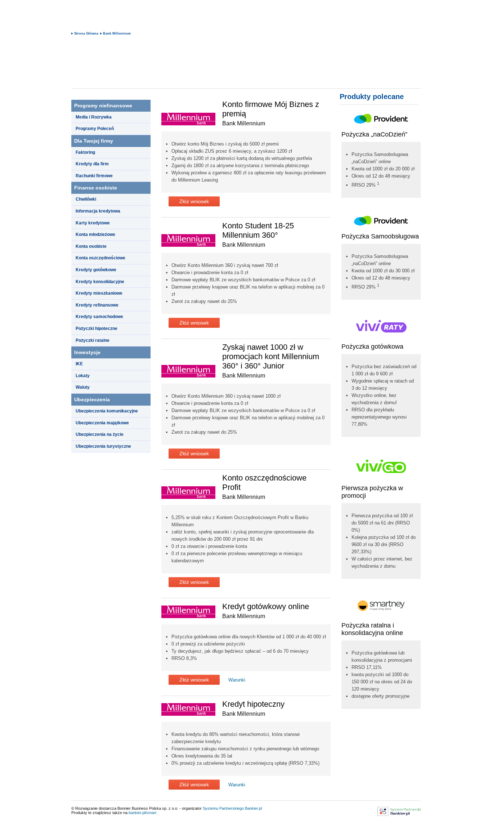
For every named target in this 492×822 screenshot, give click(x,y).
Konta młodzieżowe (95, 234)
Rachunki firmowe (94, 175)
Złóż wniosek (194, 201)
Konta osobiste (91, 246)
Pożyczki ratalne (92, 340)
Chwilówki (86, 199)
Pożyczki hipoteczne (96, 328)
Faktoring (85, 152)
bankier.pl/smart (142, 812)
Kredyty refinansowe (97, 305)
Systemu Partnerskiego (223, 808)
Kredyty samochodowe (99, 316)
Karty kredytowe (93, 222)
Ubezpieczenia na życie (100, 434)
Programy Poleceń (95, 128)
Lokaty (83, 375)
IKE (79, 363)
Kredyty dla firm (92, 163)
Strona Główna (86, 33)
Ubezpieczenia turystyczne (103, 446)
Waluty (83, 387)
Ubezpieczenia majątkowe (102, 422)
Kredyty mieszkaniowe (99, 293)
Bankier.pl (253, 808)
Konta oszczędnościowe (100, 257)
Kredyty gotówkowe (96, 269)
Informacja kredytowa (98, 211)
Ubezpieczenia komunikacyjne (107, 411)
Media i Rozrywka (94, 117)
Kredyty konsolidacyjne (100, 281)
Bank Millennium (117, 33)
